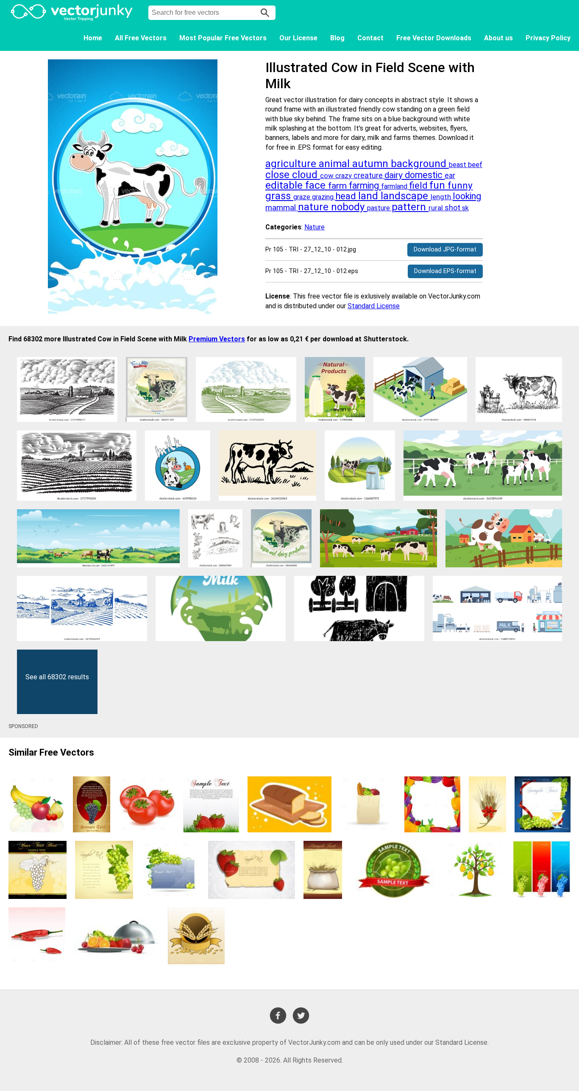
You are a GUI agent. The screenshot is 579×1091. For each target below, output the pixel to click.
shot (453, 207)
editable (285, 185)
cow (327, 175)
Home (93, 38)
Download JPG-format (445, 249)
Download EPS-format (445, 271)
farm (338, 186)
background (420, 164)
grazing (323, 197)
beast (458, 165)
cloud (306, 175)
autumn (371, 164)
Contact (370, 38)
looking (467, 196)
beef (475, 164)
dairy (394, 175)
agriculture (292, 164)
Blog (337, 38)
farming (365, 185)
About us (498, 38)
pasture (379, 208)
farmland (395, 186)
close (278, 175)
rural (437, 208)
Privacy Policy (548, 38)
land (369, 196)
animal (335, 164)
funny (460, 185)
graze (302, 197)
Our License (298, 38)
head (346, 196)
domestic (425, 175)
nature (314, 207)
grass (279, 196)
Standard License (374, 306)
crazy (344, 176)
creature (369, 175)
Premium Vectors (217, 339)
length (442, 197)
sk (465, 208)
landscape (406, 196)
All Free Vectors (141, 38)
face (316, 185)
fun (438, 185)
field (419, 185)
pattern (410, 207)
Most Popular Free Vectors (223, 38)
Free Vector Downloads (433, 38)
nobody (349, 207)
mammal (281, 207)
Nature (314, 227)
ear (450, 175)
